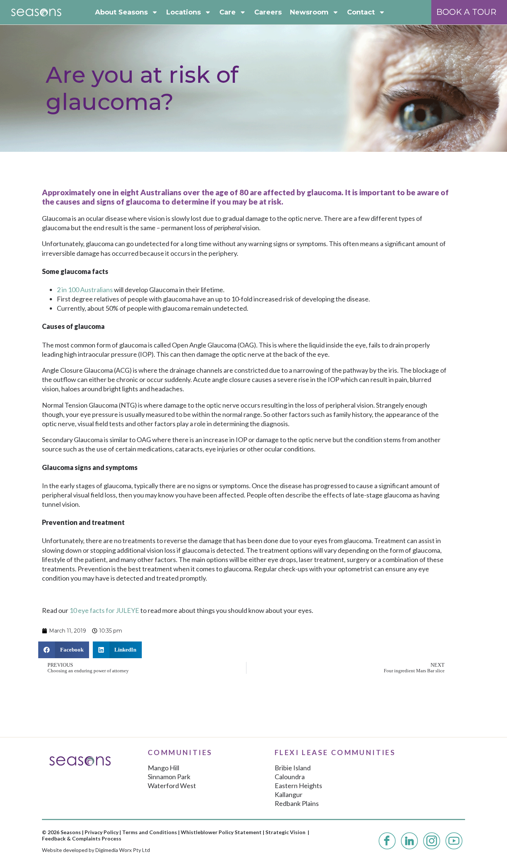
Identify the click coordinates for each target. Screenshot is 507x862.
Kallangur (288, 794)
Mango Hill (163, 768)
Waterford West (172, 785)
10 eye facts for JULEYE (104, 610)
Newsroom (309, 12)
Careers (268, 12)
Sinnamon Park (169, 777)
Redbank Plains (297, 803)
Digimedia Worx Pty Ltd (122, 850)
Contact (361, 12)
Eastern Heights (298, 785)
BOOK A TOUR (466, 12)
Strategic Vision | (287, 832)
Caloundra (290, 777)
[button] (63, 649)
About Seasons (121, 12)
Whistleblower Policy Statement (221, 832)
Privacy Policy (101, 832)
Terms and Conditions (149, 832)
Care (227, 12)
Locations (183, 12)
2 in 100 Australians (85, 289)
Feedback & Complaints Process (81, 838)
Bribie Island (293, 768)
